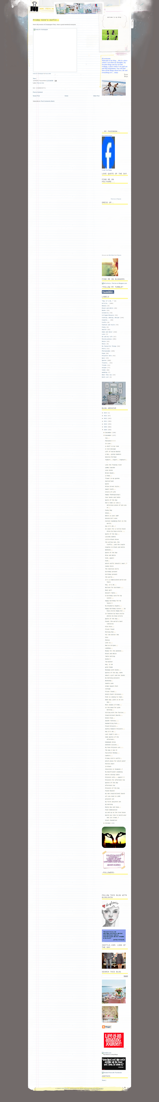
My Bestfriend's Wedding (114, 772)
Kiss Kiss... (109, 626)
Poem (103, 353)
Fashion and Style (108, 325)
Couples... (105, 320)
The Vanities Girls (112, 569)
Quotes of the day (111, 783)
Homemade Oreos (110, 742)
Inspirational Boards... (114, 715)
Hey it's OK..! (110, 526)
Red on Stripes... (111, 645)
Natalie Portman (110, 457)
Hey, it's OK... (110, 585)
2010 (106, 424)
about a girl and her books (115, 675)
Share (34, 78)
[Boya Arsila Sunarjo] (108, 168)
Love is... (109, 643)
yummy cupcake (110, 467)
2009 (106, 427)
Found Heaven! (110, 791)
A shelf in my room (112, 446)
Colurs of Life (110, 492)
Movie (104, 341)
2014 (106, 413)
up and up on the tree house (115, 812)
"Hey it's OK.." (107, 301)
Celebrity (105, 313)
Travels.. (105, 363)
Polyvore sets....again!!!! (115, 777)
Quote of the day (111, 500)
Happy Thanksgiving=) (112, 494)
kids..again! (109, 558)
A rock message (110, 449)
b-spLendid (64, 1088)
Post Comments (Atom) (47, 101)
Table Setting (110, 656)
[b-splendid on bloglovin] (110, 926)
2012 (106, 418)
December (108, 432)
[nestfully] (106, 1053)
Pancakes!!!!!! (110, 441)
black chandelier (111, 820)
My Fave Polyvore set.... (114, 747)
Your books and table (112, 497)
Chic (106, 637)
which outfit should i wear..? (116, 563)
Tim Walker (109, 662)
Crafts (104, 322)
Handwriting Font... (112, 723)
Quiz (103, 358)
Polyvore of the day (112, 788)
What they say (107, 375)
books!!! (108, 659)
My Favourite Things (109, 346)
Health (104, 329)
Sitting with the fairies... (115, 712)
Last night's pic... (112, 734)
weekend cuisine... (112, 745)
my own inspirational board (115, 793)
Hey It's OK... (110, 731)
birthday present (111, 571)
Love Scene (109, 470)
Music (104, 344)
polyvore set (109, 799)
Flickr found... (110, 691)
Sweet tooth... (110, 489)
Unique (104, 367)
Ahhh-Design (84, 1088)
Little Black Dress (112, 539)
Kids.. (107, 561)
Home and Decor (107, 332)
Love (103, 334)
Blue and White (110, 555)
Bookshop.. (109, 681)
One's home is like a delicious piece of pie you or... (115, 505)
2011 (106, 421)
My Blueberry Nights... (113, 606)
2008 (106, 430)
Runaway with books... (113, 670)
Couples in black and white (115, 547)
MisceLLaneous (107, 339)
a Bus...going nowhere (113, 454)
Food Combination (111, 810)
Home (42, 9)
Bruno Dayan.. (110, 473)
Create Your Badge (107, 170)
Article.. (105, 303)
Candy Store (109, 566)
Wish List (105, 377)
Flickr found (109, 629)
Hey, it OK (109, 664)
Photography (106, 351)
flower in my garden (112, 478)
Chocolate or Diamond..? (114, 769)
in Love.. (108, 443)
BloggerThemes (97, 1088)
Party (104, 348)
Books (104, 310)
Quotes (104, 360)
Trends (104, 365)
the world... (109, 577)
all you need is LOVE (112, 796)
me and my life (107, 337)
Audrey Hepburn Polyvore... (115, 729)
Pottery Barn (109, 764)
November (108, 435)
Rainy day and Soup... (113, 807)
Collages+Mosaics (108, 315)
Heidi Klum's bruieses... (114, 694)
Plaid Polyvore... (111, 726)
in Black (108, 766)
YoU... (107, 438)
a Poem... (108, 476)
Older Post (96, 96)
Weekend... (109, 550)
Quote (107, 484)
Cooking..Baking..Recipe (110, 317)
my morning (109, 804)
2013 (106, 416)
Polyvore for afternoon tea (115, 780)
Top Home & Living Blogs (110, 1054)
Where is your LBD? (112, 516)
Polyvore (119, 255)
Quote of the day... (112, 534)
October (108, 823)
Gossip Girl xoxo (111, 518)
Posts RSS (50, 9)
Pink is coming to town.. (114, 697)
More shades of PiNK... (113, 705)
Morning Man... (110, 632)
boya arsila (48, 73)
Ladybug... (109, 648)
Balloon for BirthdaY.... (114, 587)
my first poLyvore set (113, 802)
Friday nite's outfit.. (46, 20)
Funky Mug (108, 510)
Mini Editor (111, 255)
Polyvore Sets (40, 83)
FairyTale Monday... (112, 753)
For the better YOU (112, 635)
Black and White (107, 308)
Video (104, 370)
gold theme (109, 667)
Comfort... (109, 755)
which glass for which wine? (115, 761)
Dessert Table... (111, 593)
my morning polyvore (112, 678)
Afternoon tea (110, 785)
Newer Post (36, 96)
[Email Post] (55, 80)
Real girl (108, 590)
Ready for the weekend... (114, 651)
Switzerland (109, 481)
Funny (104, 327)
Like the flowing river (113, 465)
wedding (104, 372)
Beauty (104, 306)
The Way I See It (111, 750)
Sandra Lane (109, 683)
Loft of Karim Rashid (112, 451)
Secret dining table (112, 774)
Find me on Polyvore (116, 199)
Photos (107, 640)
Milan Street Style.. (112, 486)
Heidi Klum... (110, 718)
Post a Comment (38, 92)
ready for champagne (38, 73)
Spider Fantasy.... (112, 721)
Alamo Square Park (111, 686)
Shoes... (108, 513)
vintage (107, 689)
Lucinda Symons (110, 537)
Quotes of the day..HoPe (114, 672)
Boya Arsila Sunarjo (107, 135)
